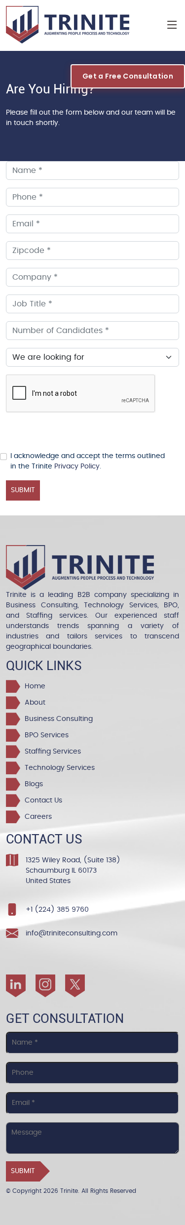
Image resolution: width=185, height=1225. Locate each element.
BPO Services (45, 735)
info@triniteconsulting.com (71, 933)
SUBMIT (23, 490)
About (33, 702)
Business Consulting (57, 719)
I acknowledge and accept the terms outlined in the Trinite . (87, 461)
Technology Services (58, 767)
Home (33, 686)
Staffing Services (51, 751)
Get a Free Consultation (127, 76)
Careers (36, 816)
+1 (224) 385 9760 (57, 909)
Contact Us (41, 800)
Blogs (32, 784)
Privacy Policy (77, 466)
